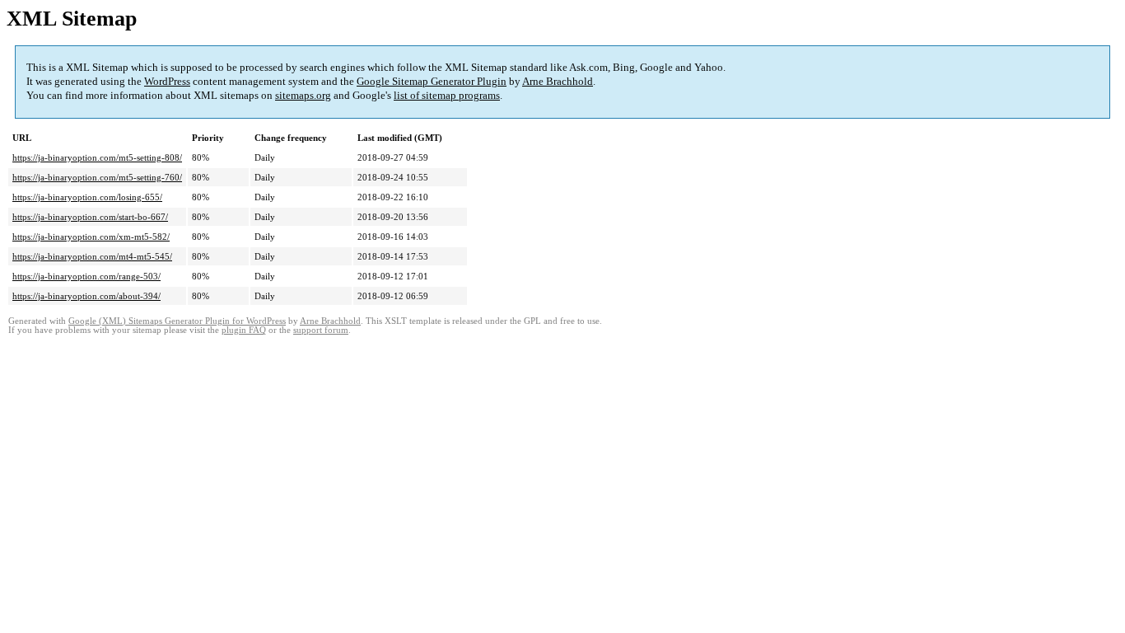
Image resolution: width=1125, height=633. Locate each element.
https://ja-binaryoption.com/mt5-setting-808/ (97, 157)
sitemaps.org (303, 95)
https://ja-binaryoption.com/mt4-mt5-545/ (92, 256)
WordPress (167, 81)
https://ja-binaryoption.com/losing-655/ (87, 197)
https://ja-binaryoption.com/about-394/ (86, 296)
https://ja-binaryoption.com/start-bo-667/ (90, 217)
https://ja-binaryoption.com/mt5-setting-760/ (97, 177)
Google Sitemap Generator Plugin (431, 81)
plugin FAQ (244, 330)
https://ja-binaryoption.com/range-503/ (86, 276)
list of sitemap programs (447, 95)
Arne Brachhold (557, 81)
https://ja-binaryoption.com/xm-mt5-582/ (91, 236)
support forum (320, 330)
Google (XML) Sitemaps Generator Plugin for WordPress (177, 321)
